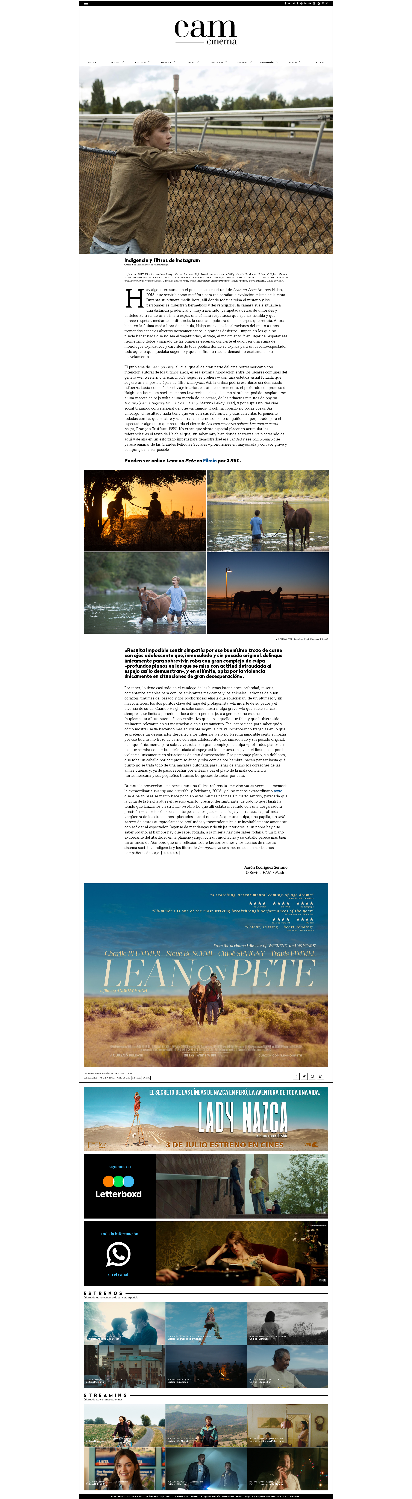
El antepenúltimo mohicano (138, 12)
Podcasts (166, 62)
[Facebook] (296, 1076)
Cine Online (123, 1078)
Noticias (320, 62)
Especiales (241, 62)
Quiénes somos (153, 1497)
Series (191, 62)
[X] (304, 1076)
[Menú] (86, 3)
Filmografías (267, 62)
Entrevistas (217, 62)
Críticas (115, 62)
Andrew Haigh (107, 1078)
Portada (92, 62)
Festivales (140, 62)
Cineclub (292, 62)
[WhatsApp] (320, 1076)
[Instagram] (312, 1076)
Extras (146, 1078)
